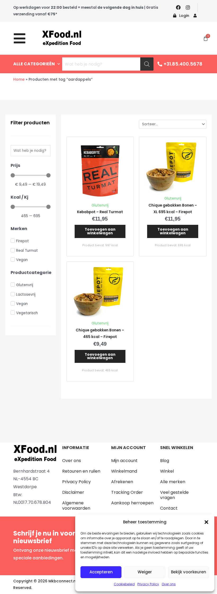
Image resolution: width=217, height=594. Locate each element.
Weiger (145, 572)
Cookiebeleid (124, 584)
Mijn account (124, 461)
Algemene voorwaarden (76, 505)
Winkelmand (124, 471)
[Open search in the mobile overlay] (107, 64)
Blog (164, 461)
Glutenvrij (100, 205)
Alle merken (172, 482)
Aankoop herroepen (132, 503)
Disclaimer (73, 492)
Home (19, 79)
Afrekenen (122, 482)
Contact (169, 508)
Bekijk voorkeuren (188, 572)
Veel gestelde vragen (174, 495)
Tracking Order (127, 492)
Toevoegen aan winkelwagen (100, 231)
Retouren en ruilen (81, 471)
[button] (206, 522)
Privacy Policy (148, 584)
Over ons (169, 584)
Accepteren (101, 572)
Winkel (167, 471)
